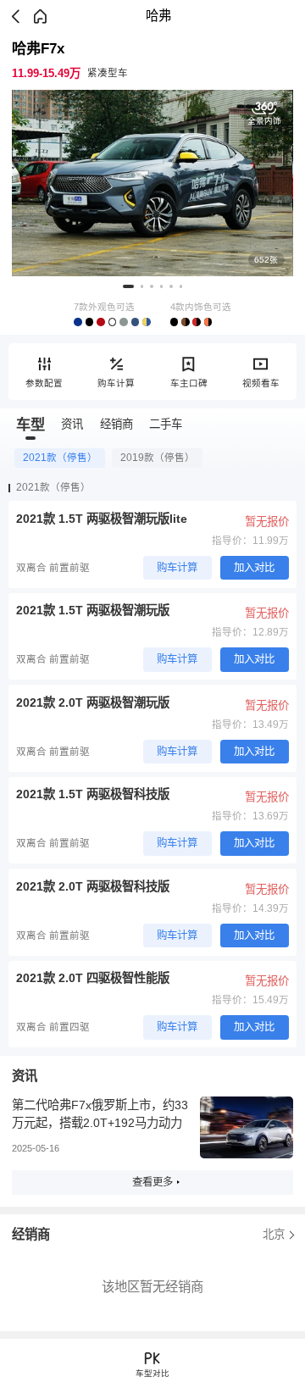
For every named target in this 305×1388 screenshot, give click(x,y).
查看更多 (152, 1182)
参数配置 (44, 383)
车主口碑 (189, 383)
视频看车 (261, 383)
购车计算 (116, 383)
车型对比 (152, 1373)
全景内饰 (264, 120)
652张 (266, 259)
